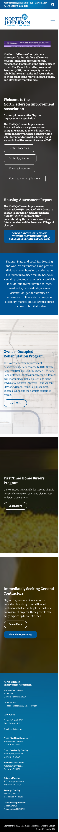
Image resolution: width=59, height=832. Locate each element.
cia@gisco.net (16, 729)
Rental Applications (20, 158)
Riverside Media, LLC (45, 829)
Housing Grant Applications (24, 178)
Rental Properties (19, 148)
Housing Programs (19, 168)
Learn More (15, 403)
